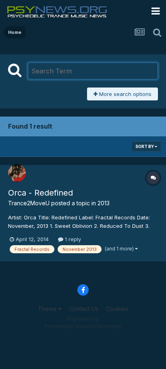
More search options (124, 94)
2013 (104, 203)
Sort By (145, 146)
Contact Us (83, 308)
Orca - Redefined (40, 193)
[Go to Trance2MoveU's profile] (17, 173)
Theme (48, 308)
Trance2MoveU (29, 203)
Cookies (117, 308)
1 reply (72, 239)
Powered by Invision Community (83, 326)
